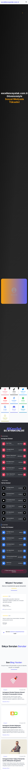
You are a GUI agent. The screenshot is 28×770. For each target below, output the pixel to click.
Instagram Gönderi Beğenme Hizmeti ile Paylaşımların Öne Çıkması (12, 727)
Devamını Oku (6, 701)
